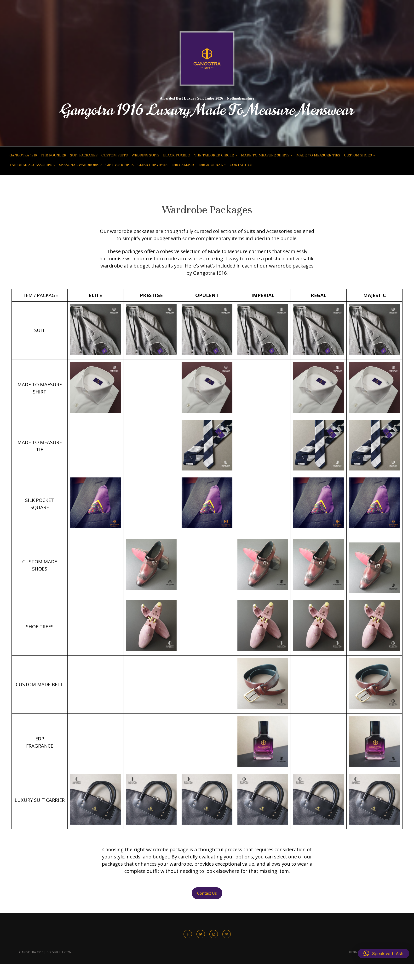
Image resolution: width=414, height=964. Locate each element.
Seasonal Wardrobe (78, 165)
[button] (383, 953)
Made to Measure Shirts (265, 155)
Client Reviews (152, 165)
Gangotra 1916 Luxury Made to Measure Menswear (207, 110)
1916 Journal (210, 165)
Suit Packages (84, 155)
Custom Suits (114, 155)
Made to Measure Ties (318, 155)
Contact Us (241, 165)
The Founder (53, 155)
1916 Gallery (183, 165)
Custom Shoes (358, 155)
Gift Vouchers (119, 165)
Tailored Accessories (31, 165)
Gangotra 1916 (23, 155)
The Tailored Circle (214, 155)
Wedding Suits (145, 155)
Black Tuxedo (176, 155)
